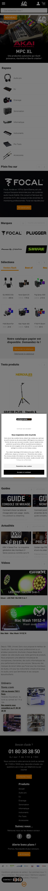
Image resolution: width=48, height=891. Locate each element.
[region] (24, 445)
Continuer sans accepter (24, 428)
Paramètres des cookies (24, 466)
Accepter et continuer (24, 472)
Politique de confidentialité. (24, 460)
